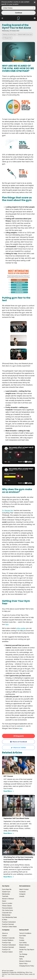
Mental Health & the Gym (25, 34)
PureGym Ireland (7, 952)
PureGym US (6, 949)
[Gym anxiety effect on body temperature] (18, 476)
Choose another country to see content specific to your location (15, 3)
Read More (8, 791)
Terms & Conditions (25, 933)
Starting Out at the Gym (9, 34)
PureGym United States (9, 926)
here (6, 624)
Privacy (21, 938)
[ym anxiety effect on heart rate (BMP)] (18, 455)
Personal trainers (7, 908)
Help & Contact (24, 889)
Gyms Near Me (6, 889)
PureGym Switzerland (9, 922)
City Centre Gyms (7, 910)
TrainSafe (5, 896)
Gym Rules (22, 935)
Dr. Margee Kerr (7, 510)
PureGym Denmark (8, 924)
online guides (21, 628)
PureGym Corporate (8, 938)
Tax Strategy (23, 954)
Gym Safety (23, 942)
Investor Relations (7, 940)
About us (5, 933)
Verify (21, 959)
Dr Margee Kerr (7, 38)
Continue (18, 13)
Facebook (22, 892)
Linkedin (21, 896)
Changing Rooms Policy (26, 966)
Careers (4, 935)
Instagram (22, 894)
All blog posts (18, 736)
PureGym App (6, 942)
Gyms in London (7, 903)
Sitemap (21, 956)
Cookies (21, 940)
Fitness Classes (7, 905)
